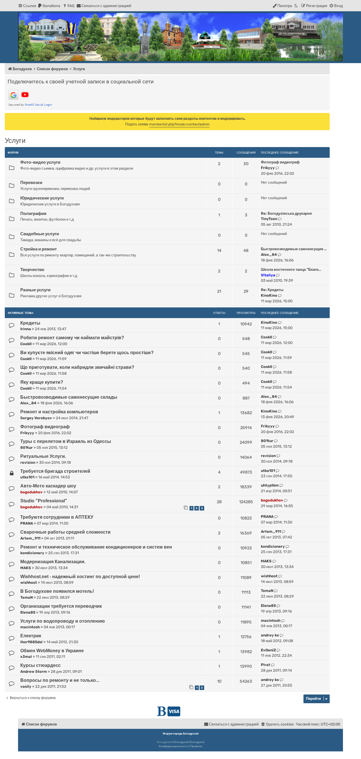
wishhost (28, 582)
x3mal (26, 656)
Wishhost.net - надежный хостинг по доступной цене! (80, 576)
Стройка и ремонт (38, 249)
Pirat (265, 665)
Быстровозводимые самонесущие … (294, 249)
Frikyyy (268, 168)
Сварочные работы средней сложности (65, 532)
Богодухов (181, 742)
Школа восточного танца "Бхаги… (291, 269)
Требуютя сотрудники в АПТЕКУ (56, 517)
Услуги (15, 140)
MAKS (25, 568)
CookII (26, 344)
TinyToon (269, 219)
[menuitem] (49, 6)
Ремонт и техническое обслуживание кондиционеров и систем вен (96, 547)
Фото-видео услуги (40, 162)
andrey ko (270, 635)
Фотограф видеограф (280, 162)
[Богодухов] (180, 37)
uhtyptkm (270, 485)
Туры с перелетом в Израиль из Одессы (65, 441)
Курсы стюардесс (40, 665)
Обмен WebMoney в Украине (52, 650)
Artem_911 (30, 538)
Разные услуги (35, 289)
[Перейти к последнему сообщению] (280, 322)
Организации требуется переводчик (61, 606)
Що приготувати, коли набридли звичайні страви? (77, 367)
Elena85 (27, 612)
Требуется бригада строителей (55, 471)
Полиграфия (33, 213)
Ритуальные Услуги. (43, 456)
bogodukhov (31, 492)
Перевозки (31, 182)
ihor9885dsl (31, 642)
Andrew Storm (33, 671)
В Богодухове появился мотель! (57, 591)
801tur (26, 447)
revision (27, 462)
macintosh (30, 627)
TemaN (26, 597)
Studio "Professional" (43, 500)
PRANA (26, 523)
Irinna (25, 329)
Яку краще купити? (41, 382)
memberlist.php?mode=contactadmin (179, 124)
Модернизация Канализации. (52, 561)
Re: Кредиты (272, 290)
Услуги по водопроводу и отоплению (62, 621)
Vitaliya (268, 275)
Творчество (32, 269)
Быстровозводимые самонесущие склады (68, 397)
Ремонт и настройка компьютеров (59, 411)
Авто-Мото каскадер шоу (48, 485)
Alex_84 (269, 254)
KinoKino (269, 295)
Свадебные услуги (39, 233)
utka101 (27, 477)
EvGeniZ (268, 650)
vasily (25, 686)
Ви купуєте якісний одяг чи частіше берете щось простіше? (87, 352)
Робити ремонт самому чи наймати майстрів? (72, 337)
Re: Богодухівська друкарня (286, 213)
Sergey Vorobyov (36, 418)
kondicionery (32, 553)
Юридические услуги (42, 198)
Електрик (30, 635)
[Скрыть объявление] (326, 117)
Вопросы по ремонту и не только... (59, 680)
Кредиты (30, 323)
